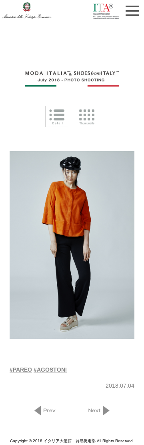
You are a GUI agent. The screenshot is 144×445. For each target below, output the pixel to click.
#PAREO (21, 369)
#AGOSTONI (50, 369)
